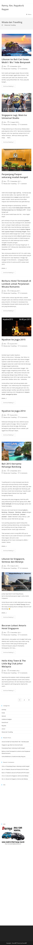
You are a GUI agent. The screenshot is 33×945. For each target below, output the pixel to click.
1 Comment (23, 183)
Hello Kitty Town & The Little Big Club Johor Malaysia (14, 663)
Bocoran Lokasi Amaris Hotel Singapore (14, 627)
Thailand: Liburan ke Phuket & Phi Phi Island (17, 769)
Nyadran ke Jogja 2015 (14, 339)
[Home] (2, 25)
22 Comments (24, 568)
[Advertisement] (16, 803)
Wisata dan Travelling (10, 25)
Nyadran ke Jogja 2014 (14, 410)
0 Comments (23, 69)
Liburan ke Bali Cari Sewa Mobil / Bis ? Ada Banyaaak (16, 61)
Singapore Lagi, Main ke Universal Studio (14, 117)
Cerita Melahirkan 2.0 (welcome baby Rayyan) (13, 756)
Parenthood (5, 722)
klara (3, 772)
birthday (4, 709)
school (3, 729)
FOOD (3, 713)
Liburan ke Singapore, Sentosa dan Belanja (13, 560)
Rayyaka (4, 725)
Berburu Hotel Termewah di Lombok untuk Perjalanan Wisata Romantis (16, 283)
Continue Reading (9, 86)
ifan (5, 66)
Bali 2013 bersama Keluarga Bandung (11, 465)
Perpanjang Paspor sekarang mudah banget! (15, 176)
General (4, 716)
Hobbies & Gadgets (7, 719)
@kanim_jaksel (21, 236)
